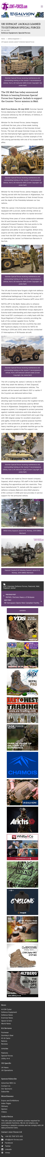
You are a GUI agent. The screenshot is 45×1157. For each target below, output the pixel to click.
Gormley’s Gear (7, 1035)
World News (6, 1024)
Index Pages (6, 1103)
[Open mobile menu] (42, 6)
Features (4, 1053)
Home (3, 39)
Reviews (4, 1044)
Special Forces (24, 33)
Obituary (4, 1106)
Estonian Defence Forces (17, 586)
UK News (4, 1067)
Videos (4, 1112)
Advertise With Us (8, 1083)
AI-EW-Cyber (6, 1009)
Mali (37, 586)
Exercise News (7, 1018)
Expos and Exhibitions (10, 1100)
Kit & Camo (5, 1038)
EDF (5, 586)
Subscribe (5, 1091)
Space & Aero (6, 1021)
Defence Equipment (9, 33)
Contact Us (5, 1086)
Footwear (5, 1032)
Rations (4, 1041)
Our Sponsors (6, 1089)
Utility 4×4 (5, 1058)
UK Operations (7, 1070)
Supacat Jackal (9, 588)
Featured (31, 586)
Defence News (7, 1015)
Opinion (4, 1109)
